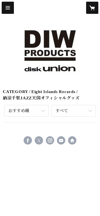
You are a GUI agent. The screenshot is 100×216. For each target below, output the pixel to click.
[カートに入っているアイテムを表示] (92, 8)
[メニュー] (8, 8)
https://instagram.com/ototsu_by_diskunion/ (50, 140)
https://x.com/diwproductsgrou (39, 140)
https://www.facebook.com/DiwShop (28, 140)
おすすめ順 (18, 111)
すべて (62, 111)
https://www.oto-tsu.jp (72, 140)
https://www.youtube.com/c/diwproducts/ (61, 140)
